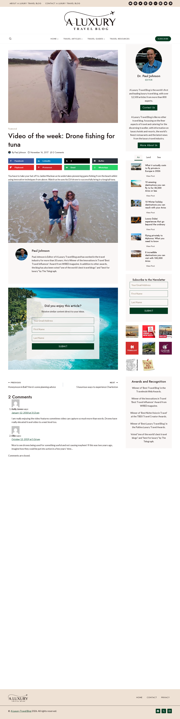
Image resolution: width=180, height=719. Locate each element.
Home (139, 697)
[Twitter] (140, 3)
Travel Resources (120, 38)
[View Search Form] (10, 38)
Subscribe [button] (163, 38)
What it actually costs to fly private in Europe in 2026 (155, 168)
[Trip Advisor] (155, 3)
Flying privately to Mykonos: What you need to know (154, 238)
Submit (63, 346)
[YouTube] (165, 3)
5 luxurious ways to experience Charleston (97, 385)
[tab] (138, 158)
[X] (164, 711)
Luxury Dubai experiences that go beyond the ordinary (155, 221)
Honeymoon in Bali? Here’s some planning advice (32, 385)
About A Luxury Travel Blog (25, 3)
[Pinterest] (150, 3)
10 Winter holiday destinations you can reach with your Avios (155, 204)
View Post (151, 176)
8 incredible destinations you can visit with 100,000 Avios (155, 257)
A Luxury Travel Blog (21, 711)
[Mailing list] (130, 3)
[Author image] (9, 152)
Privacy (165, 697)
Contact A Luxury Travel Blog (62, 3)
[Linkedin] (145, 3)
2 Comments (58, 152)
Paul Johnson (20, 152)
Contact (152, 697)
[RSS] (170, 3)
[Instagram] (160, 3)
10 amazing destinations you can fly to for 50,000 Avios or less (155, 186)
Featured (12, 128)
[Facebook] (135, 3)
